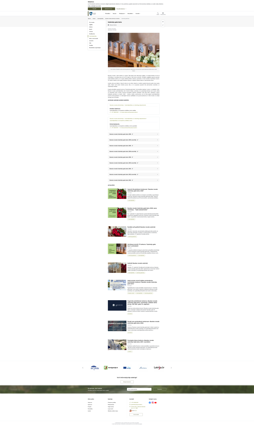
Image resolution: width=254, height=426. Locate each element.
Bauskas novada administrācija (116, 105)
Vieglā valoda (111, 406)
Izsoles (89, 411)
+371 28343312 (114, 127)
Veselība (91, 45)
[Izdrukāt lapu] (163, 21)
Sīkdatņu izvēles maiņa (113, 411)
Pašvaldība (90, 408)
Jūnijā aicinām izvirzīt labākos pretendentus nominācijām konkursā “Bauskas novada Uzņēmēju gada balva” (142, 282)
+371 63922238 (134, 402)
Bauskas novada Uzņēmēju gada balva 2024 (120, 157)
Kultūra (90, 27)
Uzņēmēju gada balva (132, 236)
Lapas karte (110, 408)
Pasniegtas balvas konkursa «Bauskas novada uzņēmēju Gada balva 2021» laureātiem (140, 341)
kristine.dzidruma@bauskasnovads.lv (129, 112)
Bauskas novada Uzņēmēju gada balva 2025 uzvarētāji (123, 140)
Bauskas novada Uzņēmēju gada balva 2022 (120, 180)
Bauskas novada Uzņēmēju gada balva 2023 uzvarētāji (123, 163)
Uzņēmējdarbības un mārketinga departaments (135, 105)
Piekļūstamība (111, 404)
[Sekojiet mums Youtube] (156, 402)
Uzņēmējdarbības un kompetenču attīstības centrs (121, 120)
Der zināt (130, 313)
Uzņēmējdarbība (93, 36)
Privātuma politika (112, 402)
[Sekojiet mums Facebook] (150, 403)
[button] (132, 134)
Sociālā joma (92, 33)
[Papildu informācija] (135, 410)
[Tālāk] (171, 367)
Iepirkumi (90, 404)
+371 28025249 (114, 112)
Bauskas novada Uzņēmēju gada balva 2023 (120, 168)
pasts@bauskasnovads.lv (136, 404)
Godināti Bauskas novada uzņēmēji (137, 263)
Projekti (89, 406)
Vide (90, 43)
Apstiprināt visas (108, 8)
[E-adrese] (132, 411)
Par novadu (91, 22)
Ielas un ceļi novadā (93, 38)
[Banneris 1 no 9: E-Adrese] (159, 367)
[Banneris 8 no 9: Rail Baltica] (127, 367)
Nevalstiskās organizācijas (95, 47)
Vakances (90, 402)
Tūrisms (91, 31)
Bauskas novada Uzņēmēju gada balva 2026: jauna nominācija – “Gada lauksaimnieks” (142, 209)
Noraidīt (94, 8)
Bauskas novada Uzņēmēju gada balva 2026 (120, 134)
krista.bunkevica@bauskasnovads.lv (129, 127)
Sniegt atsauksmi (127, 381)
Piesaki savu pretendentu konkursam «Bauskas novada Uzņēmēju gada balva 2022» (143, 322)
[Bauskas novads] (92, 13)
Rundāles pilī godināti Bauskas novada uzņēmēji (141, 227)
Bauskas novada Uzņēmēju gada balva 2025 (120, 145)
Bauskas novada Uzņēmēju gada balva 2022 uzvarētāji (123, 174)
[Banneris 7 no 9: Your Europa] (111, 367)
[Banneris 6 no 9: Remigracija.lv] (95, 367)
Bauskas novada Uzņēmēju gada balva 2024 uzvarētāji (123, 151)
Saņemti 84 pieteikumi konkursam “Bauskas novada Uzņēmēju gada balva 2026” (142, 190)
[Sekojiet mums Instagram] (153, 403)
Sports (90, 29)
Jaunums (129, 351)
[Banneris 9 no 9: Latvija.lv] (143, 367)
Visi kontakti (136, 414)
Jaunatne (91, 40)
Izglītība (91, 24)
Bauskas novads (131, 293)
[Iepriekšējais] (83, 367)
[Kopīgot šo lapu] (163, 25)
